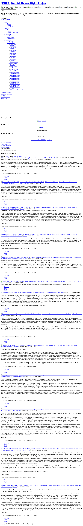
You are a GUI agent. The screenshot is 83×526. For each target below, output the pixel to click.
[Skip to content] (5, 19)
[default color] (63, 7)
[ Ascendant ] (19, 156)
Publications (4, 98)
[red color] (3, 8)
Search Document (5, 147)
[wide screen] (21, 7)
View (5, 177)
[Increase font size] (33, 7)
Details (5, 179)
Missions (3, 95)
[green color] (78, 7)
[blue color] (10, 8)
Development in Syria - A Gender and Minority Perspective (48, 292)
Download (6, 176)
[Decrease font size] (43, 7)
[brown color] (71, 7)
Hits (15, 156)
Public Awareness (5, 97)
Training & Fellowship (6, 94)
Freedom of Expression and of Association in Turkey (42, 158)
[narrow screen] (8, 7)
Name (7, 156)
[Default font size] (54, 7)
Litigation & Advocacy (6, 92)
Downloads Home (5, 144)
